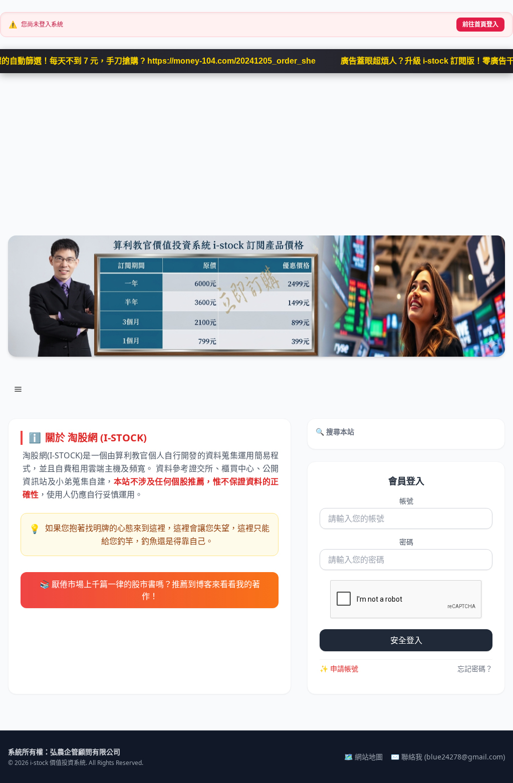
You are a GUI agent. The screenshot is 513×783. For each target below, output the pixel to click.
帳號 (406, 500)
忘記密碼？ (474, 668)
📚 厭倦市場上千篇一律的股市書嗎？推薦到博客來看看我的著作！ (150, 590)
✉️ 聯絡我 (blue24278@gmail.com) (448, 756)
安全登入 (406, 640)
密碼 (406, 542)
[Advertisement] (256, 148)
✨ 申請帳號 (339, 668)
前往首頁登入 (480, 24)
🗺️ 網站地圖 (363, 756)
